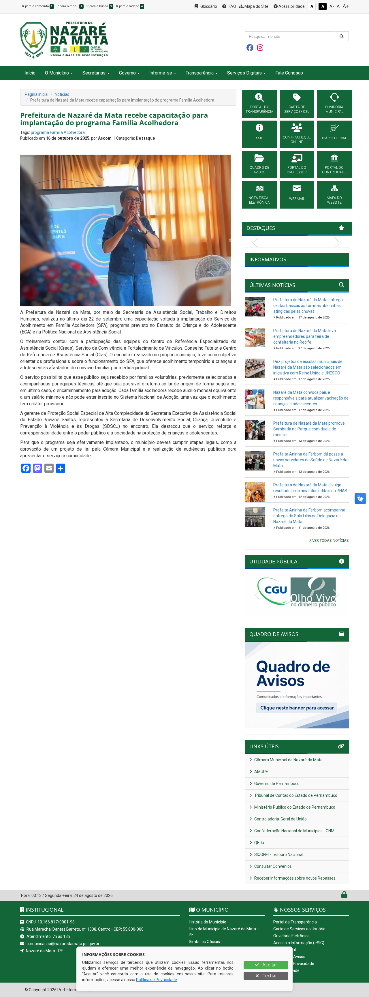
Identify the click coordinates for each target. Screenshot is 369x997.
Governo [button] (127, 73)
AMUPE (260, 771)
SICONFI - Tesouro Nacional (278, 854)
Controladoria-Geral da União (280, 819)
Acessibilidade (291, 6)
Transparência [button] (200, 73)
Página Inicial (36, 94)
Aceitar (269, 964)
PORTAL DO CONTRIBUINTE (334, 170)
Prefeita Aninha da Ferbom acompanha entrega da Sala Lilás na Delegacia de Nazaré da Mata (309, 516)
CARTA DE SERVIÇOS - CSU (297, 109)
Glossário (208, 6)
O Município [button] (57, 73)
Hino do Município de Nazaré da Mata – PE (224, 932)
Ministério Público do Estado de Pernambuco (294, 807)
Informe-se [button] (160, 73)
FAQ (232, 6)
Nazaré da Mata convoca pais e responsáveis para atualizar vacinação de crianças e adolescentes (311, 398)
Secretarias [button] (94, 73)
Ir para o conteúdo (37, 6)
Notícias (62, 94)
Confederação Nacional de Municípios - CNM (293, 831)
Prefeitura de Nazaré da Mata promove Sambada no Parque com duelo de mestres (309, 429)
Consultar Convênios (272, 866)
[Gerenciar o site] (344, 896)
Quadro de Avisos (289, 956)
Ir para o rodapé (129, 6)
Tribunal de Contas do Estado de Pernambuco (295, 795)
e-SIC (259, 138)
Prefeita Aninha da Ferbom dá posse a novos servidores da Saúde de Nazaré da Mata (310, 460)
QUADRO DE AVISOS (259, 170)
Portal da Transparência (295, 922)
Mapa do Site (256, 6)
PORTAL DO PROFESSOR (297, 170)
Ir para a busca (99, 6)
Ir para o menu (69, 6)
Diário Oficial (284, 949)
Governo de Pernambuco (276, 783)
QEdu (258, 842)
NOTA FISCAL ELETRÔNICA (259, 200)
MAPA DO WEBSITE (334, 200)
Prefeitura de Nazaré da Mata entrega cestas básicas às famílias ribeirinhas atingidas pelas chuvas (308, 305)
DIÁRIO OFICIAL (334, 138)
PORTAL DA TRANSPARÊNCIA (259, 109)
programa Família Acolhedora (58, 132)
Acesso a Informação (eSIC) (298, 942)
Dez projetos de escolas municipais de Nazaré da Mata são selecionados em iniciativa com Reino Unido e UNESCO (307, 367)
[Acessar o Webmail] (338, 896)
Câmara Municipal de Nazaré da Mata (288, 760)
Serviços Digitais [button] (244, 73)
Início (30, 73)
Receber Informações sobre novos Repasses (294, 878)
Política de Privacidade (293, 963)
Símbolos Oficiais (204, 941)
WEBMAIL (297, 199)
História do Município (207, 922)
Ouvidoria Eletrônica (291, 936)
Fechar (269, 975)
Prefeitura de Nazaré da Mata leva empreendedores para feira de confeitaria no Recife (304, 336)
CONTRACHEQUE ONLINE (297, 139)
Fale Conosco (289, 73)
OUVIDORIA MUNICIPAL (334, 109)
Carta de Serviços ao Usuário (299, 929)
